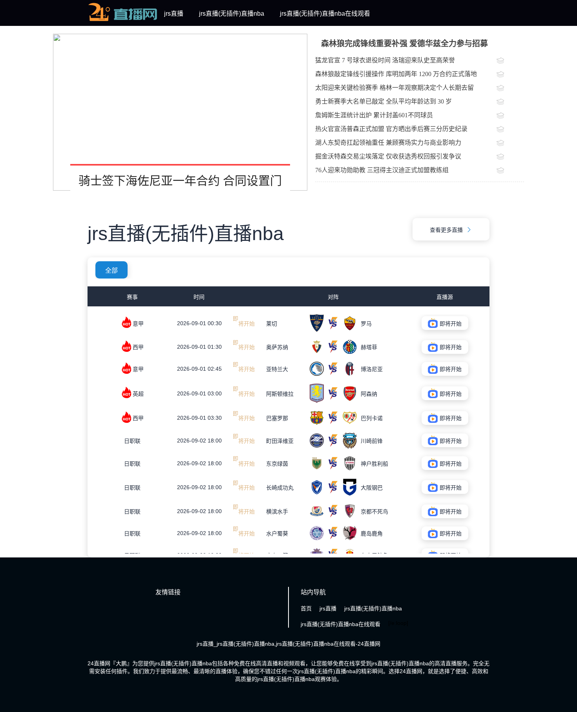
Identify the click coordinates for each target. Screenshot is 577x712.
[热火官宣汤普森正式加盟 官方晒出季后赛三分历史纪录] (510, 130)
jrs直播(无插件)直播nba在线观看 (325, 13)
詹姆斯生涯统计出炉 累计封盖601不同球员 (374, 115)
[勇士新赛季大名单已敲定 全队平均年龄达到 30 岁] (510, 102)
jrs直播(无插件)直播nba (231, 13)
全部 (111, 270)
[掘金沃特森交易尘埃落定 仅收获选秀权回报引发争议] (510, 157)
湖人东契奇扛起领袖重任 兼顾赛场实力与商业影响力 (388, 142)
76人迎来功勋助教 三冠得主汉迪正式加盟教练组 (382, 170)
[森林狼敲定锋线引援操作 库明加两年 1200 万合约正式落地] (510, 75)
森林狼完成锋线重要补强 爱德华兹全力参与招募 (404, 43)
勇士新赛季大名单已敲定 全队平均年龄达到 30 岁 (383, 101)
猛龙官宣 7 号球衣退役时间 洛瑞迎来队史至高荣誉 (385, 60)
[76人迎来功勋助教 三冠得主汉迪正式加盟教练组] (510, 171)
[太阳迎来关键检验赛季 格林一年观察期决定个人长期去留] (510, 89)
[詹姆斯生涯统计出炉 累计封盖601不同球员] (510, 116)
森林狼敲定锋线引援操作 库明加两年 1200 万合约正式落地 (396, 74)
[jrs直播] (123, 21)
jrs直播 (173, 13)
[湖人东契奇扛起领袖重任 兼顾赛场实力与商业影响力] (510, 143)
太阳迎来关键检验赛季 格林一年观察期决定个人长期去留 (394, 87)
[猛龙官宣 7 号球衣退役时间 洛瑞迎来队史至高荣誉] (510, 61)
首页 (306, 608)
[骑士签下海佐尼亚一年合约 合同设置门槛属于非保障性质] (180, 112)
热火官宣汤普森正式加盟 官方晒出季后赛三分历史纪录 (391, 129)
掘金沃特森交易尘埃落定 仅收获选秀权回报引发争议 (388, 156)
